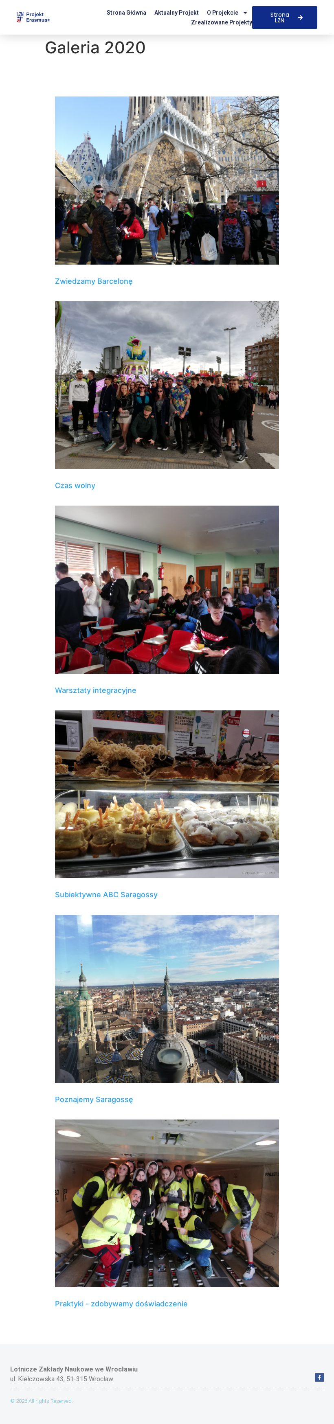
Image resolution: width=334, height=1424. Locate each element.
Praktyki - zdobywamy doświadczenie (121, 1303)
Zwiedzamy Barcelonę (94, 281)
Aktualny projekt (176, 12)
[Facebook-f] (319, 1377)
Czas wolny (75, 485)
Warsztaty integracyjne (95, 690)
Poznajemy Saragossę (94, 1099)
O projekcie (222, 12)
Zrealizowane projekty (221, 22)
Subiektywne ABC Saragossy (106, 894)
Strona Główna (126, 12)
